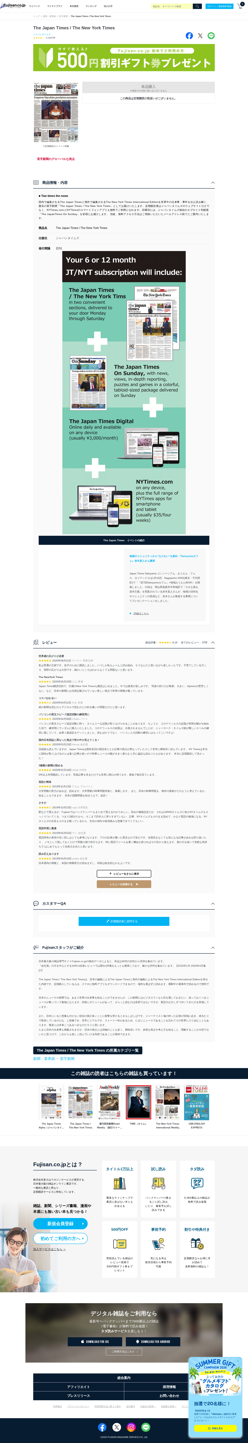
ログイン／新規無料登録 (219, 6)
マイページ (34, 6)
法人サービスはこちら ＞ (49, 1249)
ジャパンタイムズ (42, 34)
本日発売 (74, 6)
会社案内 (130, 1406)
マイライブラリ (54, 6)
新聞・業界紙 (49, 16)
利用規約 (57, 1406)
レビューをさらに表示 (126, 873)
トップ (36, 16)
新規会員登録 (60, 1223)
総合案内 (124, 1378)
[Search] (197, 6)
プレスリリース (78, 1396)
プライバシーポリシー (78, 1406)
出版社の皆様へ (148, 1406)
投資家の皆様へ (168, 1406)
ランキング (91, 6)
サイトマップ (188, 1406)
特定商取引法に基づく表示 (108, 1406)
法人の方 (108, 6)
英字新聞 (63, 16)
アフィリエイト (78, 1387)
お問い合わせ (169, 1396)
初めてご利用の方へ (60, 1238)
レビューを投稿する (121, 884)
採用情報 (169, 1387)
